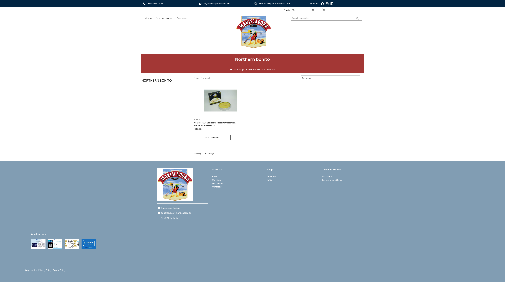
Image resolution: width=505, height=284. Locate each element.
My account (327, 176)
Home (148, 18)
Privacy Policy (45, 270)
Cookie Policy (59, 270)
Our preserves (164, 18)
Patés (269, 180)
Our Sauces (217, 183)
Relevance (330, 78)
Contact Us (217, 187)
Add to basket (212, 137)
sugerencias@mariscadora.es (176, 212)
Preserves (271, 176)
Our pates (182, 18)
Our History (217, 180)
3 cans (197, 119)
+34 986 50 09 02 (169, 217)
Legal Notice (31, 270)
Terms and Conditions (332, 180)
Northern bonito (157, 80)
